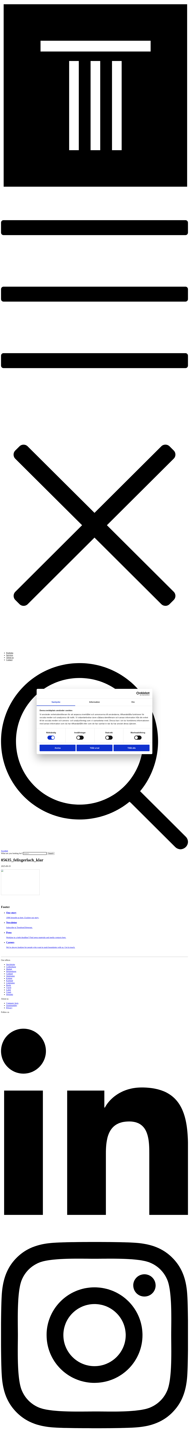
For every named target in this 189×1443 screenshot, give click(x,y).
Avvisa (58, 748)
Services (9, 655)
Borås (8, 985)
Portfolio (9, 653)
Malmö (9, 969)
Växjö (8, 987)
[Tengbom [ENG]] (94, 186)
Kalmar (9, 978)
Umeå (8, 992)
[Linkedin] (94, 1227)
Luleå (8, 990)
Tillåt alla (132, 748)
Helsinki (9, 994)
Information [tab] (94, 702)
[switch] (80, 738)
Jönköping (10, 976)
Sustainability (11, 1005)
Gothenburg (11, 967)
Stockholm (10, 964)
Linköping (10, 983)
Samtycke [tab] (56, 702)
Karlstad (9, 981)
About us (10, 657)
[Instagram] (94, 1441)
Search (50, 853)
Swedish (4, 851)
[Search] (94, 849)
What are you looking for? (11, 853)
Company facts (12, 1003)
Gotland (9, 974)
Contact (9, 660)
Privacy (9, 1008)
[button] (94, 419)
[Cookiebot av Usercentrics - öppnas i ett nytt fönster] (138, 694)
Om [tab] (133, 702)
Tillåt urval (94, 748)
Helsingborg (11, 971)
